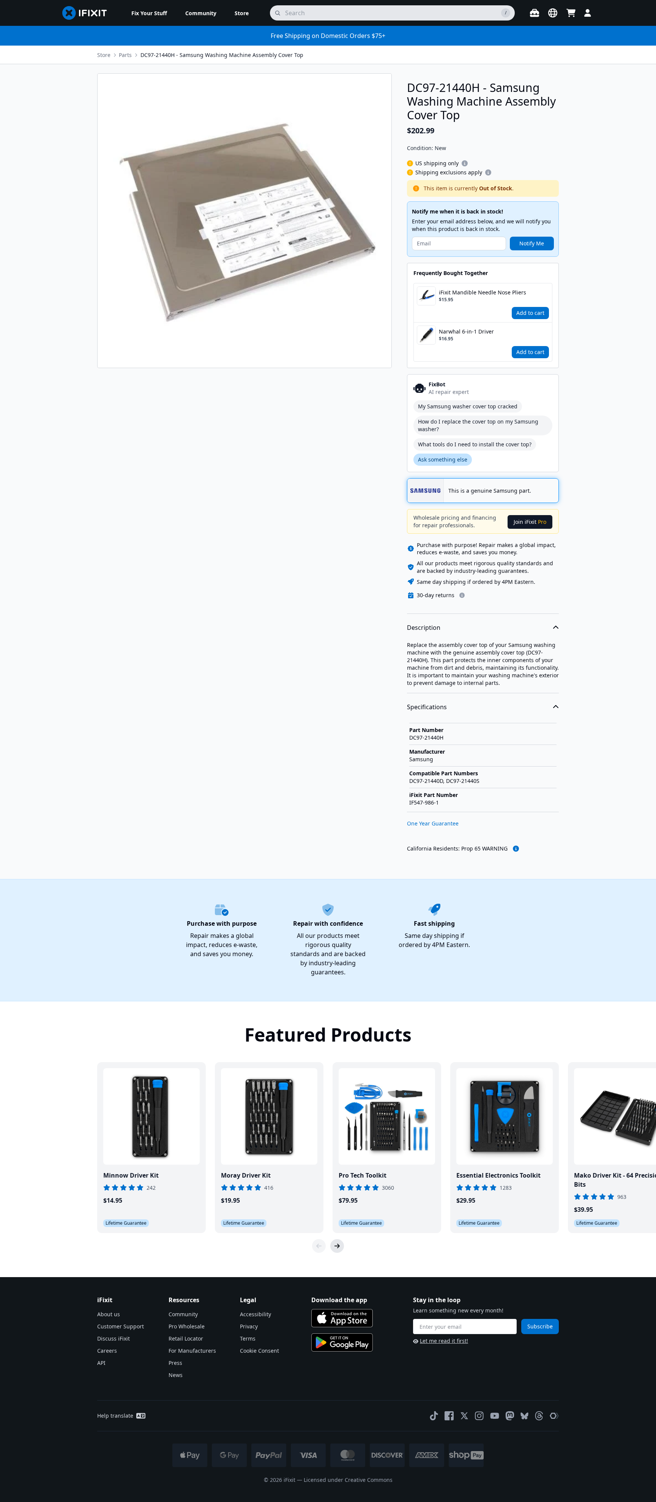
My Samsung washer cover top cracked (467, 406)
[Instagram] (479, 1415)
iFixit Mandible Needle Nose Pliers (482, 292)
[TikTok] (433, 1415)
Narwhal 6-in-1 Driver (466, 331)
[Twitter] (464, 1415)
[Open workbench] (534, 13)
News (176, 1375)
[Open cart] (571, 13)
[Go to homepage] (87, 13)
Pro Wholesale (187, 1326)
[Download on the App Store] (342, 1318)
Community (183, 1314)
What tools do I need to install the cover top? (474, 444)
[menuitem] (149, 13)
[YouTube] (494, 1415)
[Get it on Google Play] (342, 1342)
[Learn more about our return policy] (462, 595)
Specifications (427, 707)
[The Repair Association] (554, 1415)
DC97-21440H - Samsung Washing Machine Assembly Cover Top (221, 54)
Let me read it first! (444, 1340)
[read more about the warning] (516, 849)
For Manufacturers (192, 1350)
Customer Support (120, 1326)
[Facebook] (449, 1415)
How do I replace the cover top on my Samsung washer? (478, 425)
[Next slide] (337, 1246)
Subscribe (540, 1326)
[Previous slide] (319, 1246)
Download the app (339, 1300)
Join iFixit (530, 521)
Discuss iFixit (113, 1338)
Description (423, 627)
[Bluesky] (524, 1416)
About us (108, 1314)
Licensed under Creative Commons (348, 1479)
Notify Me (531, 243)
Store (103, 54)
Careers (107, 1350)
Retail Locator (186, 1338)
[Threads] (539, 1415)
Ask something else (442, 459)
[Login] (588, 13)
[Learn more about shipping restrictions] (465, 163)
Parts (125, 54)
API (101, 1362)
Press (175, 1362)
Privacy (249, 1326)
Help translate (115, 1415)
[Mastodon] (509, 1415)
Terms (247, 1338)
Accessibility (255, 1314)
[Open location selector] (552, 13)
